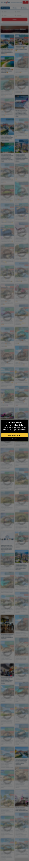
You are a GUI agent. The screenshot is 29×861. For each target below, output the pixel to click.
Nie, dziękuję (14, 438)
